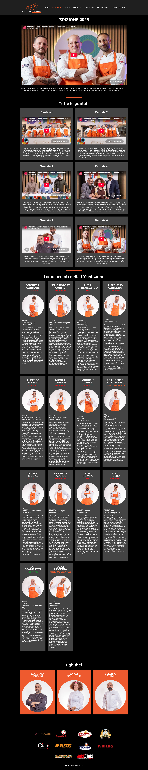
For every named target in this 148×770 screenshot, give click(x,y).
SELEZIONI (90, 7)
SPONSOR (67, 7)
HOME (47, 7)
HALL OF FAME (102, 7)
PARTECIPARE (78, 7)
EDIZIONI (55, 7)
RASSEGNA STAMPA (117, 7)
